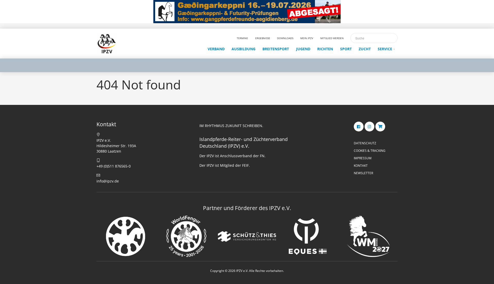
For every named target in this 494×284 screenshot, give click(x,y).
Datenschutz (365, 143)
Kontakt (361, 165)
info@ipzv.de (107, 181)
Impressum (363, 158)
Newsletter (363, 173)
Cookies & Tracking (369, 150)
